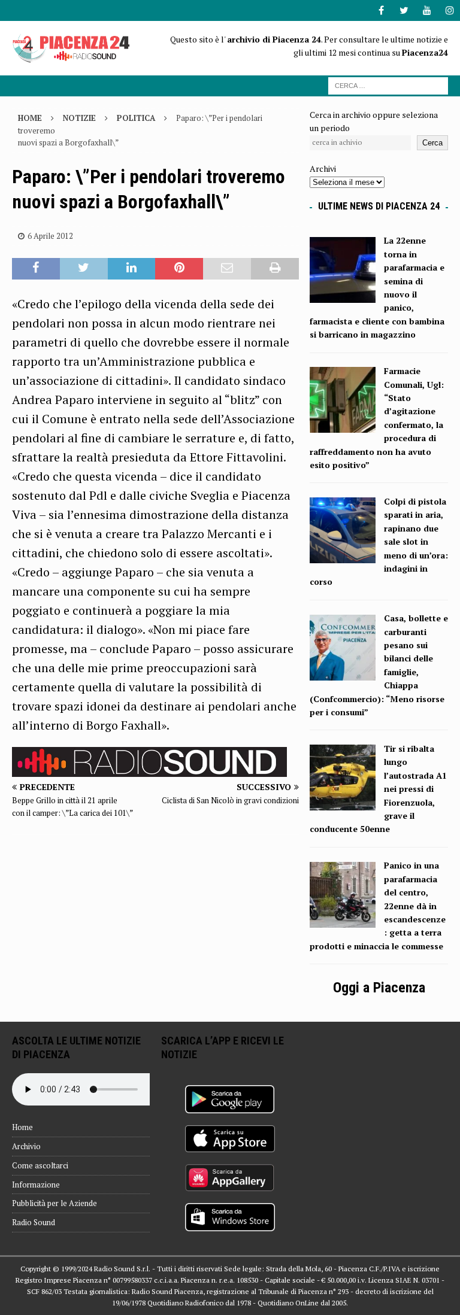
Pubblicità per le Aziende (54, 1203)
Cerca (432, 142)
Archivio (26, 1146)
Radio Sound (33, 1222)
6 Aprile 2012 (50, 235)
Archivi (323, 168)
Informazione (36, 1184)
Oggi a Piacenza (379, 987)
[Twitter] (404, 10)
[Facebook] (381, 10)
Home (22, 1127)
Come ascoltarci (40, 1165)
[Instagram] (449, 10)
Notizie (79, 118)
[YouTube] (426, 10)
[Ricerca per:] (388, 84)
